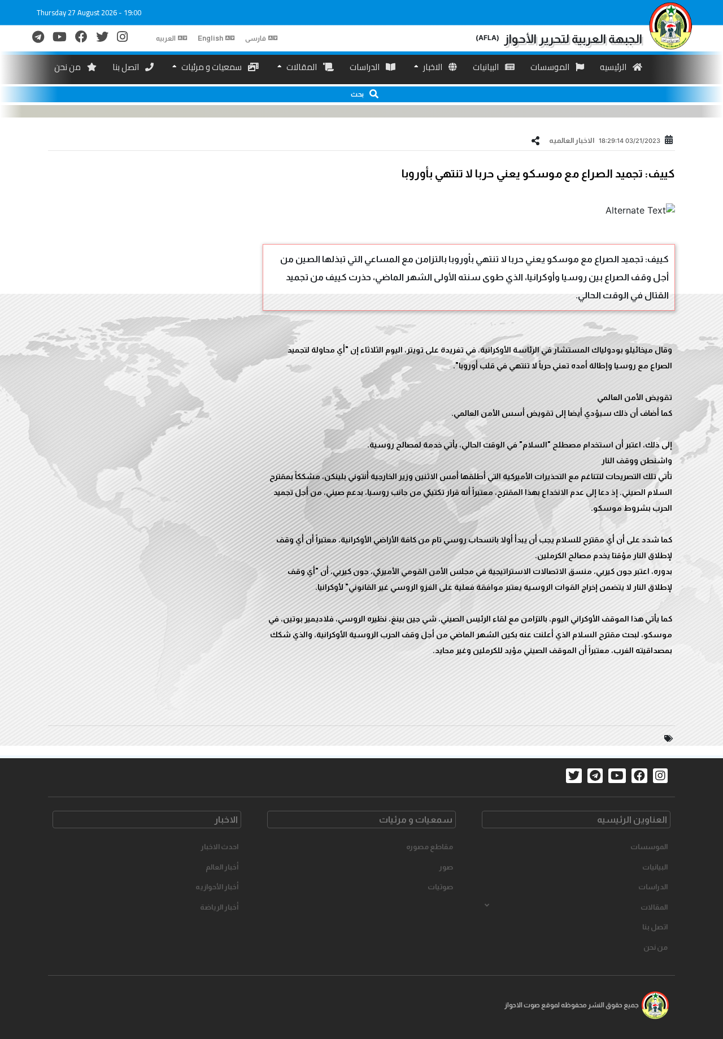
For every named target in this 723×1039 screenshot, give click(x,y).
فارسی (255, 38)
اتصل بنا (126, 67)
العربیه (166, 38)
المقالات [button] (654, 907)
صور (446, 867)
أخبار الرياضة (219, 907)
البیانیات (486, 67)
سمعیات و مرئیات (211, 67)
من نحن (68, 67)
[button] (361, 94)
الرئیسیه (614, 67)
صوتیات (440, 887)
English (210, 38)
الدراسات (365, 67)
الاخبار (432, 67)
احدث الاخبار (219, 846)
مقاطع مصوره (429, 846)
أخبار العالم (222, 867)
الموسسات (550, 67)
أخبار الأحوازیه (216, 887)
